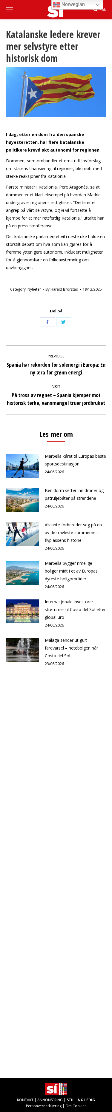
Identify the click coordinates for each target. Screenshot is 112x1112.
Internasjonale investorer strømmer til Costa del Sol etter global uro (75, 609)
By (61, 289)
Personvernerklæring (44, 1105)
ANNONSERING (50, 1099)
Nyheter (34, 289)
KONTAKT (25, 1099)
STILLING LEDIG (81, 1099)
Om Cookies (75, 1105)
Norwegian (72, 4)
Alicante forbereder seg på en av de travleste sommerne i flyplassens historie (73, 532)
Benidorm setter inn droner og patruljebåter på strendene (74, 494)
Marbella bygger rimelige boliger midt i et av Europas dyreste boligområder (71, 571)
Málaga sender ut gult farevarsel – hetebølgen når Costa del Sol (71, 647)
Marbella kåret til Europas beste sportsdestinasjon (75, 460)
